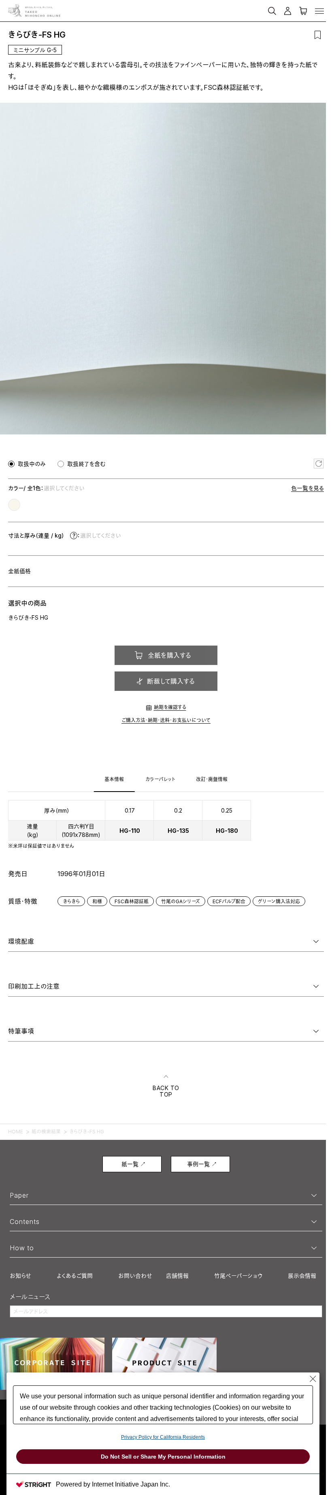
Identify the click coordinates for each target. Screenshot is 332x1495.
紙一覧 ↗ (133, 1163)
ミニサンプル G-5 (35, 50)
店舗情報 (177, 1275)
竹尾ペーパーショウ (238, 1275)
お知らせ (20, 1275)
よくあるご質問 (75, 1275)
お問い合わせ (135, 1275)
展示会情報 (302, 1275)
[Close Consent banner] (312, 1378)
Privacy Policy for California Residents (163, 1437)
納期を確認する (170, 707)
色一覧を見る (307, 488)
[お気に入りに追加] (317, 35)
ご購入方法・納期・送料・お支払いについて (166, 720)
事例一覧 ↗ (202, 1163)
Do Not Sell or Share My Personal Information (163, 1456)
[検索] (232, 7)
